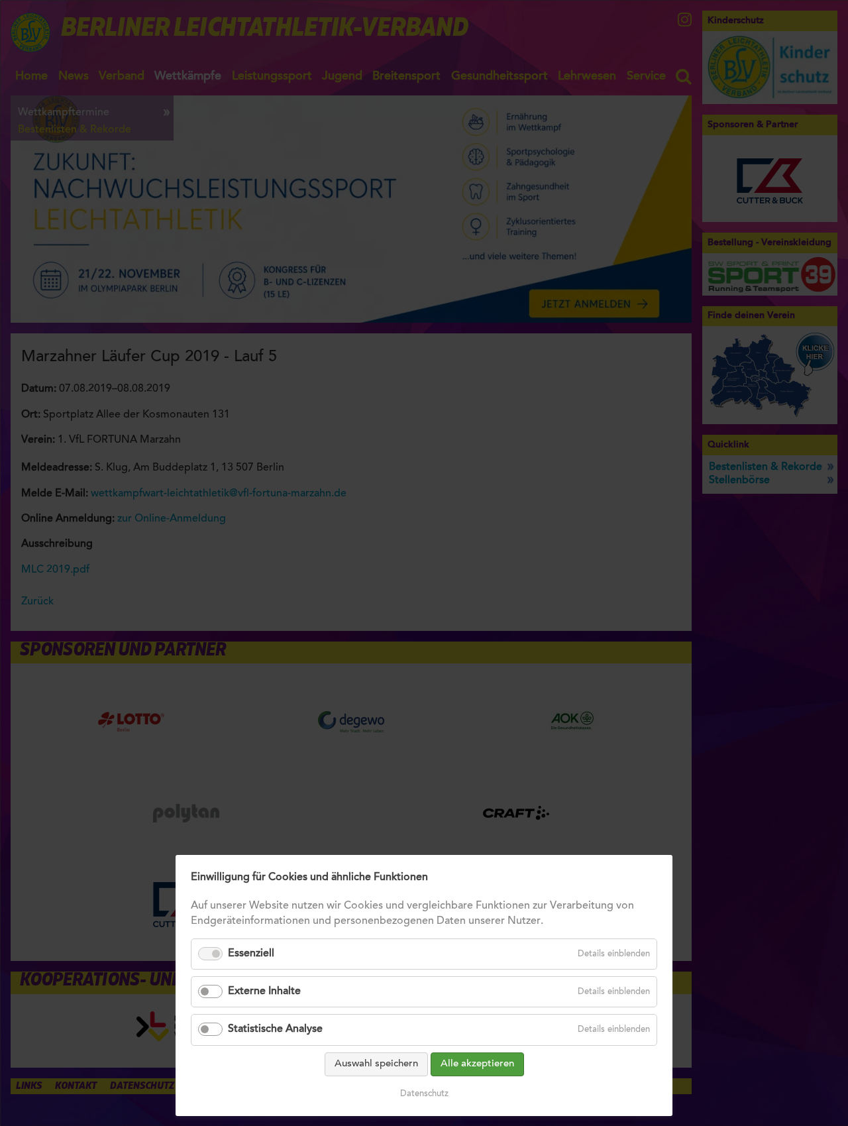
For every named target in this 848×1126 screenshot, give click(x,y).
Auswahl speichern (376, 1064)
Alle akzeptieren (477, 1064)
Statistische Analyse (275, 1029)
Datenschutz (424, 1094)
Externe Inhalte (264, 991)
